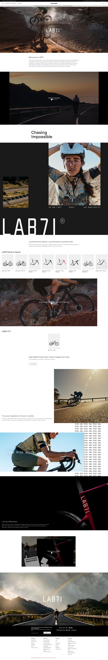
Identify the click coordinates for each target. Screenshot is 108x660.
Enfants (57, 646)
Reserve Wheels (45, 646)
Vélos (3, 3)
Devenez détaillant (46, 641)
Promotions (20, 3)
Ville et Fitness (58, 643)
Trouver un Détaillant (46, 640)
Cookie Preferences (53, 657)
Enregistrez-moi (47, 632)
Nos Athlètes (33, 644)
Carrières (32, 643)
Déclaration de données (47, 651)
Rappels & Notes (70, 651)
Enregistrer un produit (71, 641)
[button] (105, 262)
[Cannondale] (54, 3)
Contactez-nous (33, 641)
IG (66, 627)
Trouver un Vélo (58, 649)
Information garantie (71, 645)
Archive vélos (70, 654)
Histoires (32, 646)
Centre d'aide (70, 640)
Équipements (14, 3)
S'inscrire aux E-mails (34, 647)
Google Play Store (74, 630)
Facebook (69, 627)
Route (56, 640)
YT (71, 627)
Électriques (57, 644)
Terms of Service (43, 657)
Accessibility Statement (47, 647)
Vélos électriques (8, 3)
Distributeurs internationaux (47, 644)
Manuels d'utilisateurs (71, 652)
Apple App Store (68, 630)
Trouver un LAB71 (33, 364)
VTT (56, 641)
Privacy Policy (48, 657)
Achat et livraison (70, 647)
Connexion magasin (46, 643)
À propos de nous (33, 640)
